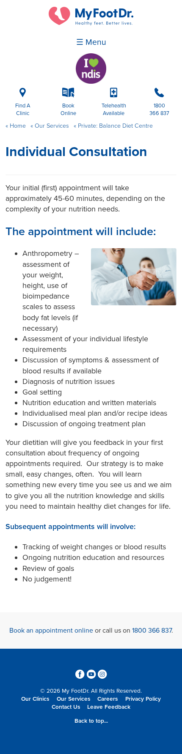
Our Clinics (35, 699)
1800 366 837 (151, 630)
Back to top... (91, 721)
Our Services (52, 125)
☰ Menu (91, 42)
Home (18, 125)
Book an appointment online (51, 630)
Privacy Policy (143, 699)
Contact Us (66, 707)
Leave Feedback (108, 707)
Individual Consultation (76, 152)
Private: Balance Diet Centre (114, 125)
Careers (107, 699)
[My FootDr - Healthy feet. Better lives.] (91, 23)
